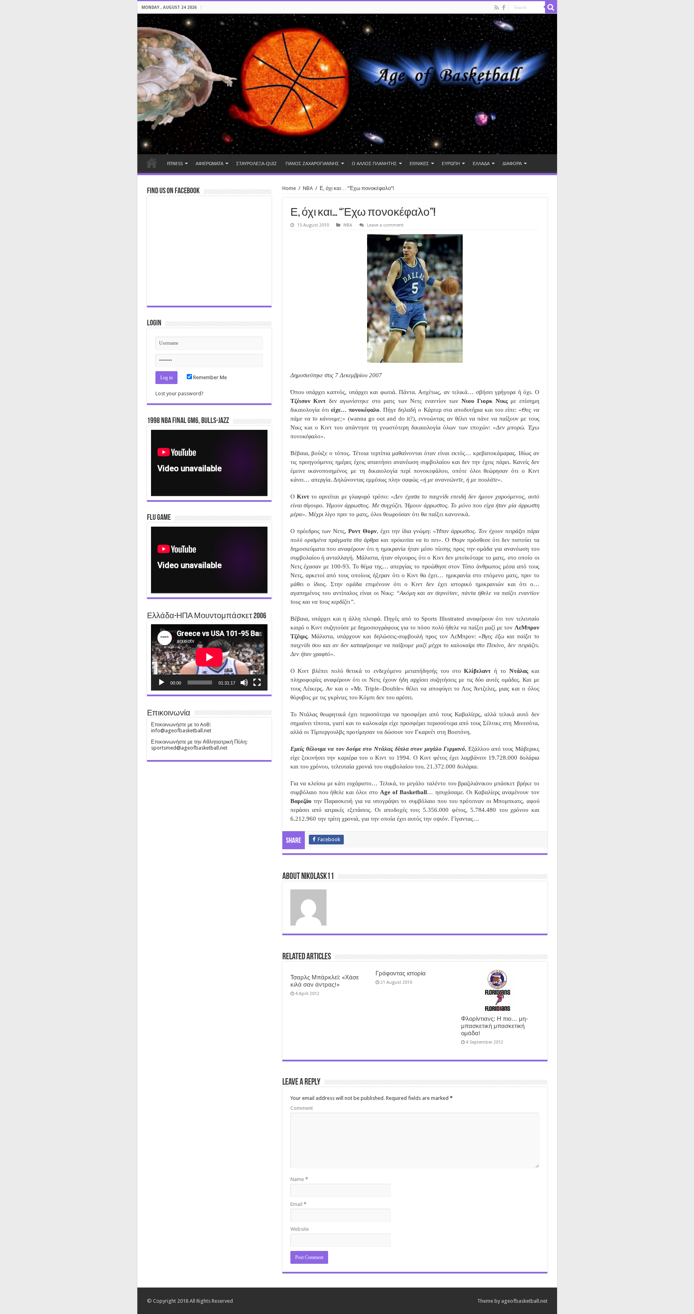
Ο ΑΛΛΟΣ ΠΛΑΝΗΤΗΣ (374, 163)
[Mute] (244, 682)
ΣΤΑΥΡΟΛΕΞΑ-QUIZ (256, 163)
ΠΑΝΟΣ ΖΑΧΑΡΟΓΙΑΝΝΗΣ (312, 163)
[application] (209, 463)
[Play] (161, 682)
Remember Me (209, 377)
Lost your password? (179, 393)
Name (299, 1179)
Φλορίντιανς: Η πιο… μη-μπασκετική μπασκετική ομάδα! (494, 1026)
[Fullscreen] (257, 682)
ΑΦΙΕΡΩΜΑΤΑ (209, 163)
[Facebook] (503, 7)
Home (151, 162)
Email (298, 1204)
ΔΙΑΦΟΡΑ (512, 163)
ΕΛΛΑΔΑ (481, 163)
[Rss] (497, 7)
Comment (301, 1108)
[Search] (551, 7)
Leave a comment (385, 225)
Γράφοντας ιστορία (401, 973)
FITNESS (175, 163)
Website (299, 1229)
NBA (308, 188)
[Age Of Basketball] (347, 84)
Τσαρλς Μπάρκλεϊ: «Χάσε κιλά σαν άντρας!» (324, 981)
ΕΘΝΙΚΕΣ (419, 163)
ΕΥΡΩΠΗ (451, 163)
